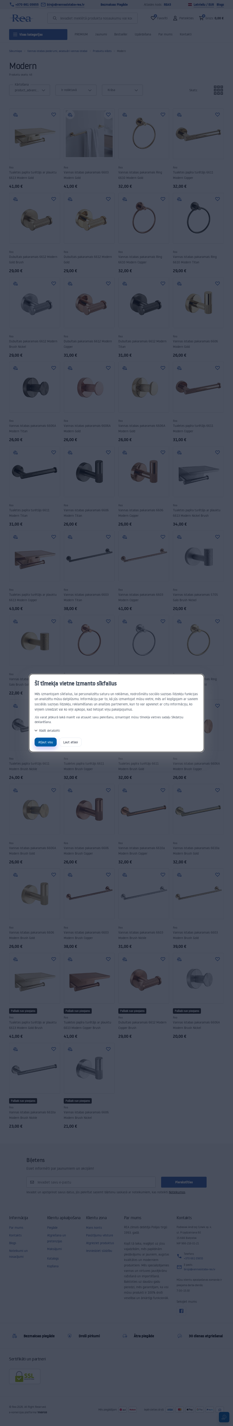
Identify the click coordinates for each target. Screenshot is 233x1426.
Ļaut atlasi (70, 742)
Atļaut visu (45, 742)
